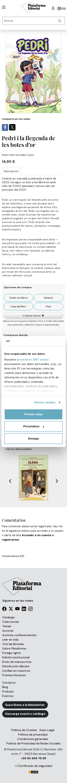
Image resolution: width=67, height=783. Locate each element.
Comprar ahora (31, 315)
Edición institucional (15, 657)
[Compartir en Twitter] (12, 127)
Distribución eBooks (15, 666)
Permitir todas (33, 414)
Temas (6, 626)
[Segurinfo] (33, 766)
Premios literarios (14, 675)
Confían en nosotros (16, 671)
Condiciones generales (32, 739)
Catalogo (8, 617)
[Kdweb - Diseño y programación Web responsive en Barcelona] (33, 772)
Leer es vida (10, 639)
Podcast (8, 691)
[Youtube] (17, 609)
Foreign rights (11, 653)
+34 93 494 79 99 (33, 758)
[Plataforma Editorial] (33, 7)
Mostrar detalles (45, 402)
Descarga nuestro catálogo (25, 714)
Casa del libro (18, 306)
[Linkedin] (24, 609)
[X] (11, 609)
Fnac (48, 306)
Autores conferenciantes (19, 635)
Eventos (7, 696)
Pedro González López (18, 155)
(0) (63, 8)
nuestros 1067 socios (34, 359)
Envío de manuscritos (16, 662)
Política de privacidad (32, 734)
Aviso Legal (46, 730)
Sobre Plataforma (14, 648)
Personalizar (31, 426)
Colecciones (10, 622)
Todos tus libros (18, 297)
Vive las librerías (13, 644)
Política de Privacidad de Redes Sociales (33, 743)
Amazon (48, 297)
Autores (7, 631)
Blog (5, 687)
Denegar (33, 438)
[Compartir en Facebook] (5, 127)
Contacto (9, 683)
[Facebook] (4, 609)
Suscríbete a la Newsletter (25, 705)
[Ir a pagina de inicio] (3, 7)
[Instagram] (30, 609)
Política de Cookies (24, 730)
